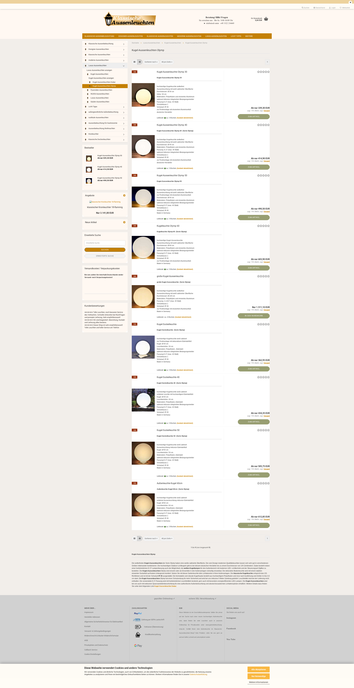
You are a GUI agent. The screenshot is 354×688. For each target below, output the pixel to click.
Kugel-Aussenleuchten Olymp (104, 86)
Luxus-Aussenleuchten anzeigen (99, 70)
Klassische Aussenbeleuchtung (99, 36)
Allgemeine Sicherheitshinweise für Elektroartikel (103, 622)
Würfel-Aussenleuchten (99, 94)
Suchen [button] (306, 8)
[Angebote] (124, 195)
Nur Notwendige (259, 676)
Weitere (249, 36)
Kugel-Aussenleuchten (99, 74)
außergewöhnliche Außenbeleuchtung (103, 112)
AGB (86, 640)
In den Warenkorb (254, 316)
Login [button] (333, 8)
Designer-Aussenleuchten (130, 36)
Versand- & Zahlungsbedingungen (97, 631)
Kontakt (87, 626)
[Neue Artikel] (124, 222)
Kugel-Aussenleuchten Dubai (103, 82)
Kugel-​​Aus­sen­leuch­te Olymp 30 (172, 72)
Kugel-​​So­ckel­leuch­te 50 (168, 430)
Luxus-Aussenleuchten (216, 36)
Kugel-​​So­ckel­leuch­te (166, 324)
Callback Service (90, 650)
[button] (319, 8)
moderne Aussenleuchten (189, 36)
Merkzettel (345, 8)
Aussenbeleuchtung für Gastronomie (102, 123)
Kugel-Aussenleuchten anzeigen (101, 78)
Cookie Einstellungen (92, 654)
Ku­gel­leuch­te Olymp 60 (168, 226)
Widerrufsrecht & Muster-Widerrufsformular (101, 636)
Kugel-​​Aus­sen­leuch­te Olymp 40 (172, 125)
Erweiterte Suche (105, 256)
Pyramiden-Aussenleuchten (101, 90)
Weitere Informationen (258, 682)
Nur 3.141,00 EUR (105, 213)
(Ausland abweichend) (185, 118)
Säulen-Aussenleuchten (99, 102)
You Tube (231, 639)
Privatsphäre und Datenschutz (96, 645)
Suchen (105, 250)
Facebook (231, 628)
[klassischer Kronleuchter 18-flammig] (104, 202)
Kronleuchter (93, 134)
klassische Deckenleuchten (99, 139)
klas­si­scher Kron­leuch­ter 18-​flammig (105, 207)
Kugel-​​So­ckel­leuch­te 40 (168, 377)
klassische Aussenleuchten (160, 36)
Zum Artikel (254, 117)
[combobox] (151, 62)
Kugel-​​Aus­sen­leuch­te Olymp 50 (172, 175)
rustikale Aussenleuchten (98, 117)
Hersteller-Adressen (92, 617)
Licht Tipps (236, 36)
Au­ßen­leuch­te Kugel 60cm (169, 483)
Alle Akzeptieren (258, 669)
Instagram (231, 618)
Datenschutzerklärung (198, 674)
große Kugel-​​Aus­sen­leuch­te (170, 276)
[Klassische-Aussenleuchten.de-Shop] (129, 19)
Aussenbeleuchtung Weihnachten (101, 128)
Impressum (88, 612)
